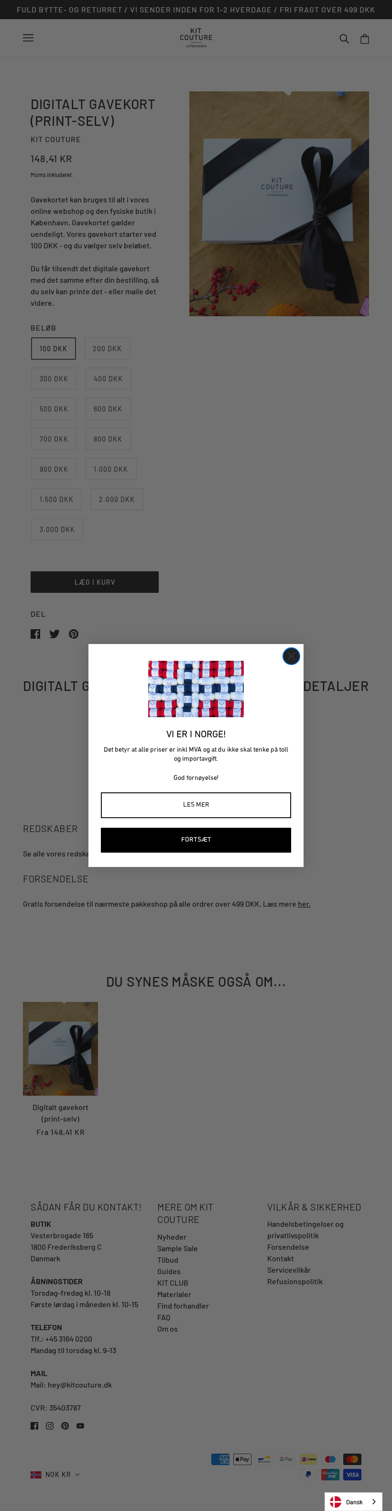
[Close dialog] (291, 656)
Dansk (354, 1502)
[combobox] (353, 1501)
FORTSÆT (196, 840)
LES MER (196, 805)
